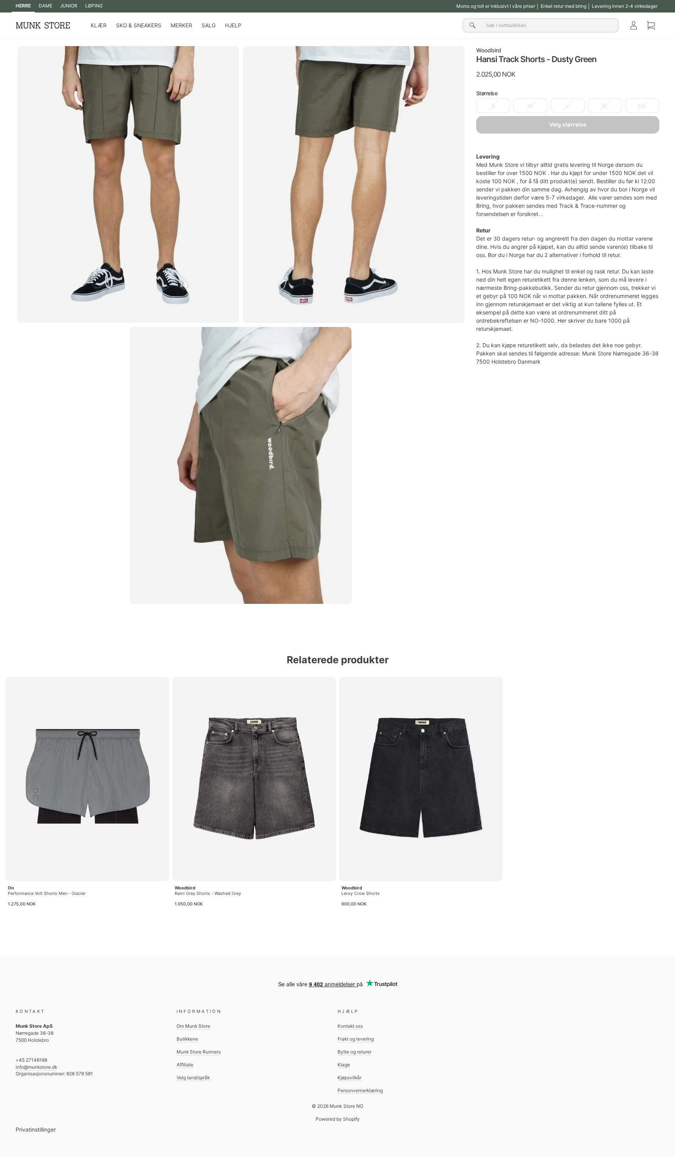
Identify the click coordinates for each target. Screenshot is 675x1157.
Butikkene (187, 1039)
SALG (209, 25)
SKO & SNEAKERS (138, 25)
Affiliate (185, 1065)
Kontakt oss (350, 1026)
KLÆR (99, 25)
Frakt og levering (356, 1039)
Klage (344, 1065)
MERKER (181, 25)
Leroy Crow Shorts (360, 893)
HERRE (23, 6)
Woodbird (488, 50)
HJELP (233, 25)
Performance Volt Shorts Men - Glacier (47, 893)
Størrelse (487, 93)
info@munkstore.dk (36, 1067)
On (11, 888)
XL (605, 105)
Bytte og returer (354, 1052)
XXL (642, 105)
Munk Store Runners (199, 1052)
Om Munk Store (193, 1026)
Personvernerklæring (360, 1090)
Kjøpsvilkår (349, 1077)
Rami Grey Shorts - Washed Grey (208, 893)
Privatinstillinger (36, 1129)
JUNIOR (68, 6)
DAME (45, 6)
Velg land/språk (193, 1077)
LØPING (94, 6)
